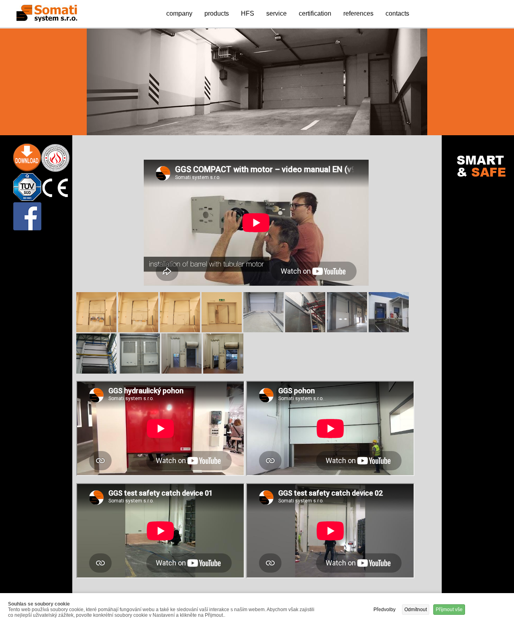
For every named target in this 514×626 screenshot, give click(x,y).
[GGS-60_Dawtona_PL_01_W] (264, 330)
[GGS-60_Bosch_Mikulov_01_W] (97, 330)
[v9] (389, 330)
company (179, 13)
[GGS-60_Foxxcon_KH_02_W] (348, 330)
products (216, 13)
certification (315, 13)
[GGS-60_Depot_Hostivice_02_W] (306, 330)
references (358, 13)
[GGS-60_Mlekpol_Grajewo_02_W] (223, 372)
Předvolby (384, 609)
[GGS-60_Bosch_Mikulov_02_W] (139, 330)
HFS (247, 13)
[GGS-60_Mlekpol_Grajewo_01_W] (182, 372)
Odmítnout (415, 609)
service (276, 13)
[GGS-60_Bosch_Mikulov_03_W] (181, 330)
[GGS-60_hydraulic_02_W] (97, 372)
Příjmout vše (449, 609)
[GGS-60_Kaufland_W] (140, 372)
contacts (397, 13)
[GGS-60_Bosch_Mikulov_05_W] (222, 330)
